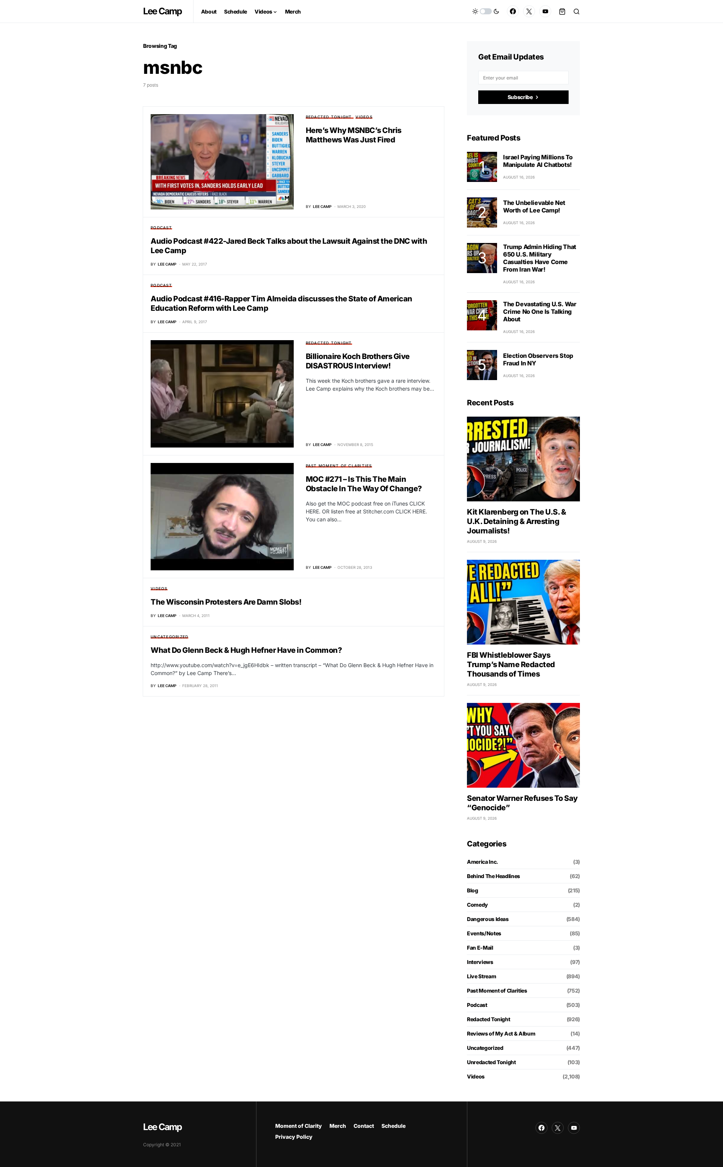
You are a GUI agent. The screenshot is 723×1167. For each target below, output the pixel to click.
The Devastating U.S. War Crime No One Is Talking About (539, 311)
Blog (472, 890)
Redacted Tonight (329, 117)
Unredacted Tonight (491, 1062)
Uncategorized (169, 636)
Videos (363, 117)
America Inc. (482, 861)
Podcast (161, 227)
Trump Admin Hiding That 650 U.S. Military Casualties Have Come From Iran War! (539, 258)
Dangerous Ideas (488, 919)
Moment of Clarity (298, 1126)
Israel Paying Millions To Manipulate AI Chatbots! (538, 160)
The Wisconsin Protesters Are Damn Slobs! (226, 601)
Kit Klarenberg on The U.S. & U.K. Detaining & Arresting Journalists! (516, 521)
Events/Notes (484, 933)
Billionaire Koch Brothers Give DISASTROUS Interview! (358, 361)
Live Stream (481, 976)
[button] (485, 11)
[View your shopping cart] (562, 11)
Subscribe (520, 97)
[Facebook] (513, 11)
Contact (364, 1126)
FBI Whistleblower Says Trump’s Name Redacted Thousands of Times (511, 664)
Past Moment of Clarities (339, 465)
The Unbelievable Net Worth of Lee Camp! (534, 206)
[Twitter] (529, 11)
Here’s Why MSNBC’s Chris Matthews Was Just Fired (353, 135)
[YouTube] (545, 11)
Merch (337, 1126)
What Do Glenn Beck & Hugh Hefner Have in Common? (246, 650)
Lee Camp (162, 11)
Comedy (477, 904)
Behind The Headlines (493, 876)
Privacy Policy (294, 1136)
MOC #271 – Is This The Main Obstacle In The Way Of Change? (364, 484)
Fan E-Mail (480, 947)
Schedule (393, 1126)
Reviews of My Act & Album (501, 1033)
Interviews (480, 962)
